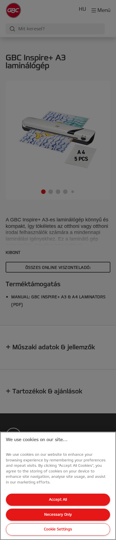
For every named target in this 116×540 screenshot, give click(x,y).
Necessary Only (58, 514)
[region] (58, 486)
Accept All (58, 499)
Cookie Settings (58, 529)
